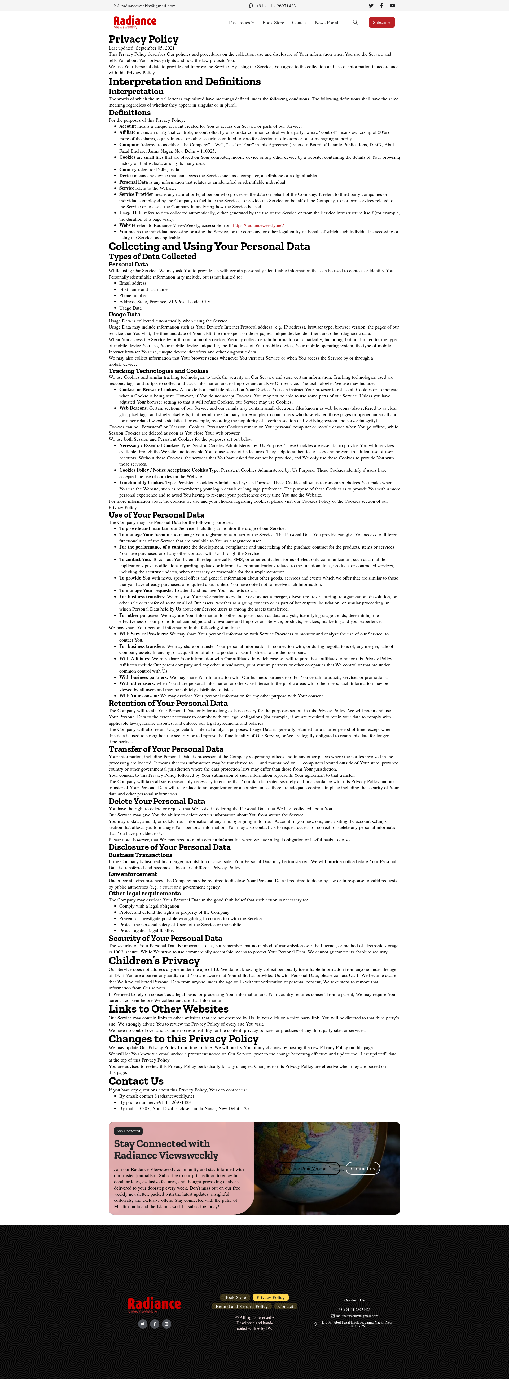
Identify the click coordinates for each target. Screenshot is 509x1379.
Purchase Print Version (304, 1168)
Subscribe (382, 22)
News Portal (326, 22)
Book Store (273, 22)
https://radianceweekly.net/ (258, 225)
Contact (299, 22)
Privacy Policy (271, 1297)
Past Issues (239, 22)
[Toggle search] (355, 22)
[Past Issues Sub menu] (252, 22)
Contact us (363, 1168)
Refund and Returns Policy (242, 1306)
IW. (269, 1328)
